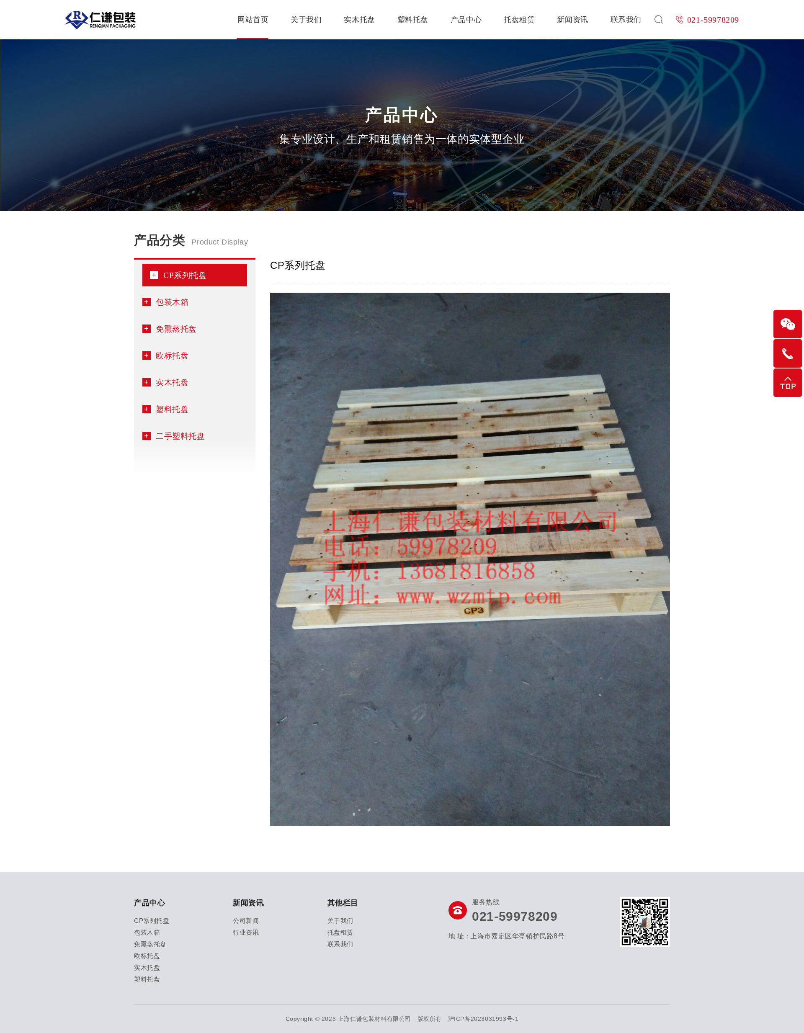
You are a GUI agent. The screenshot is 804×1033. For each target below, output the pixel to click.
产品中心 (466, 19)
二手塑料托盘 (180, 436)
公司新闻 (246, 920)
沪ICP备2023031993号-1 (483, 1018)
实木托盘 (359, 19)
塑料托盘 (412, 19)
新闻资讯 (572, 19)
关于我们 (306, 19)
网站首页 (252, 19)
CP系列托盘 (185, 275)
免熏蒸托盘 (176, 328)
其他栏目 (342, 903)
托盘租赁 (519, 19)
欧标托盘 (172, 355)
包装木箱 (172, 302)
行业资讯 (246, 932)
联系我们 (626, 19)
